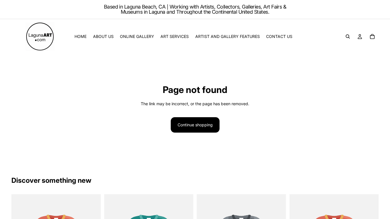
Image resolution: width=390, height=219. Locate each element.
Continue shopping (195, 124)
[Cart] (372, 36)
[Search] (347, 36)
